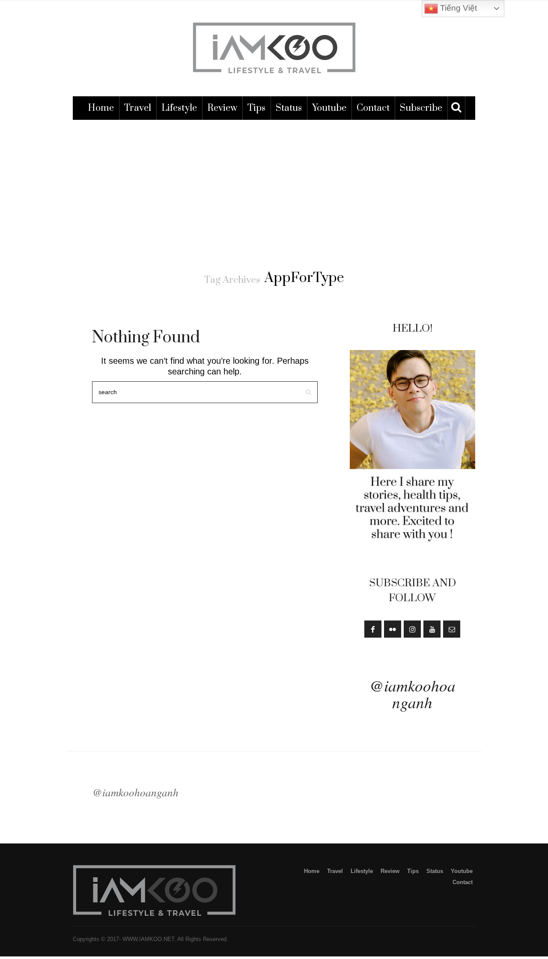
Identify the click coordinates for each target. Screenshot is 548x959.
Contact (373, 108)
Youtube (329, 108)
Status (289, 108)
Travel (137, 108)
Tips (256, 108)
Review (222, 108)
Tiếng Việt (457, 7)
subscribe (421, 108)
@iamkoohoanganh (412, 693)
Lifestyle (179, 108)
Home (101, 108)
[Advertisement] (274, 184)
